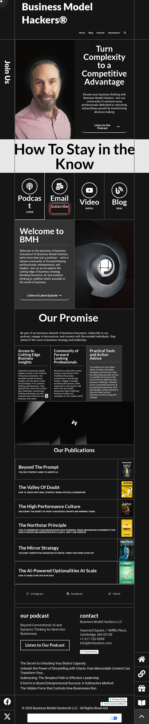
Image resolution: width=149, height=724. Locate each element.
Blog (90, 32)
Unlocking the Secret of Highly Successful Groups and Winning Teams (57, 511)
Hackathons (114, 32)
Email (59, 198)
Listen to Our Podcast (45, 645)
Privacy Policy (90, 651)
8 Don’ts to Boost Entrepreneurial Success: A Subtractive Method (66, 683)
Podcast (100, 32)
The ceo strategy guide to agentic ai (38, 472)
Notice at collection (44, 718)
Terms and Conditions (115, 704)
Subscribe (59, 206)
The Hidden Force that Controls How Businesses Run (58, 688)
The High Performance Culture (49, 506)
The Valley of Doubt (39, 487)
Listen (29, 212)
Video (89, 201)
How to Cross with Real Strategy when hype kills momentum (52, 492)
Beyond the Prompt (39, 467)
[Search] (125, 32)
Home (82, 32)
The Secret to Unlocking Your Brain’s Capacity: (53, 663)
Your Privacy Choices (86, 718)
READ (119, 208)
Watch (89, 208)
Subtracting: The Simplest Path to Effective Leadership (59, 678)
